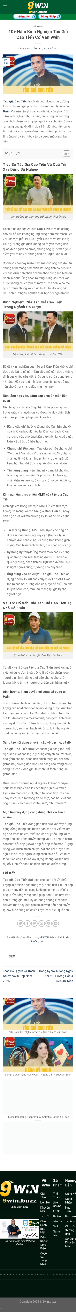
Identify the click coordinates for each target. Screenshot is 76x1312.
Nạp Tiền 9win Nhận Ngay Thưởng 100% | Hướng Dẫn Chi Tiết (38, 1142)
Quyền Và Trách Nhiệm (44, 1259)
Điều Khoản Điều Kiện (44, 1243)
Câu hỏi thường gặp (70, 1230)
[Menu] (5, 7)
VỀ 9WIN (38, 26)
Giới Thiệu (43, 1195)
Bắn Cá (57, 1221)
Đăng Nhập (68, 1200)
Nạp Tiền (68, 1209)
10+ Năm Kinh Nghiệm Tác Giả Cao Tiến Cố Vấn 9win (38, 1014)
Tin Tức (45, 1216)
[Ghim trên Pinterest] (48, 923)
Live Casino (57, 1204)
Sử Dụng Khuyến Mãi (70, 1242)
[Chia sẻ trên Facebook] (27, 923)
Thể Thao (56, 1195)
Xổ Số (56, 1211)
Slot (55, 1226)
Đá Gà (57, 1216)
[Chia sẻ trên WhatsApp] (20, 923)
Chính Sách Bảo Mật (43, 1227)
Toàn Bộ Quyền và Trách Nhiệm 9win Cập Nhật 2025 (19, 976)
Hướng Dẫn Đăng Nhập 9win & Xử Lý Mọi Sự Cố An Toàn (38, 1099)
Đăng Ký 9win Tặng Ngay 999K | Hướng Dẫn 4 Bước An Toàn (56, 976)
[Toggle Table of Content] (64, 153)
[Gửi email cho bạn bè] (41, 923)
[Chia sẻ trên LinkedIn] (55, 923)
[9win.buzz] (38, 7)
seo (56, 48)
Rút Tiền (70, 1216)
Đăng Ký (70, 1193)
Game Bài (57, 1233)
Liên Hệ (45, 1202)
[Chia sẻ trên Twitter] (34, 923)
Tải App (70, 1221)
